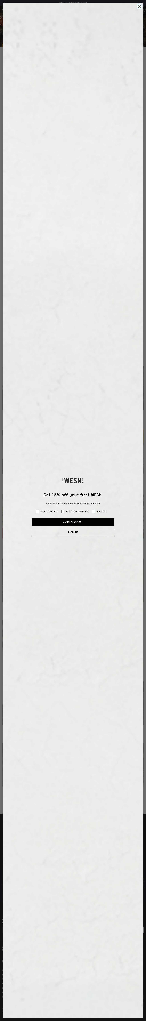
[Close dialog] (139, 6)
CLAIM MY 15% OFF (73, 522)
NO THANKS (73, 532)
